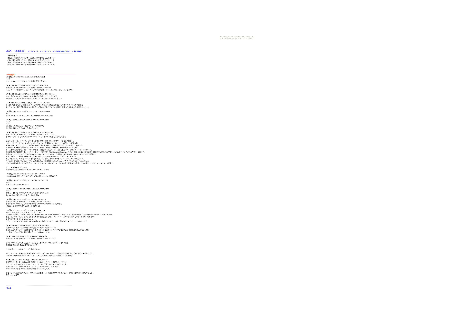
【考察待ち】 (78, 51)
